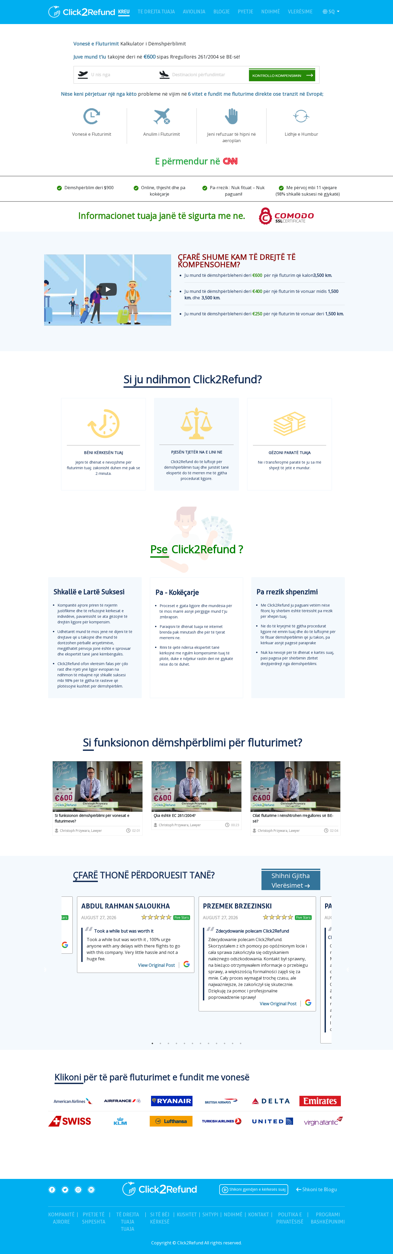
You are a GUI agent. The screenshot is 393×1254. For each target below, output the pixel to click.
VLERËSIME (300, 11)
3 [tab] (168, 1043)
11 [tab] (232, 1043)
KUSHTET (187, 1214)
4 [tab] (176, 1043)
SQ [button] (332, 11)
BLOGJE (221, 11)
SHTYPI (210, 1214)
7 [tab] (200, 1043)
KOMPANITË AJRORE (61, 1218)
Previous (44, 970)
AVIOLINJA (194, 11)
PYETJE (245, 11)
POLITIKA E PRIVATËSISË (289, 1218)
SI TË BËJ (159, 1218)
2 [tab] (160, 1043)
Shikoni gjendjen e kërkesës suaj (257, 1189)
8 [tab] (208, 1043)
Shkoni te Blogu (319, 1189)
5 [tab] (184, 1043)
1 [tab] (152, 1043)
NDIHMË (270, 11)
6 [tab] (192, 1043)
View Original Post (156, 965)
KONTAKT (258, 1214)
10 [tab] (224, 1043)
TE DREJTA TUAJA (156, 11)
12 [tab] (240, 1043)
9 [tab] (216, 1043)
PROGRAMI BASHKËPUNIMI (328, 1218)
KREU (124, 11)
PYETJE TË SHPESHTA (94, 1218)
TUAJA (127, 1222)
